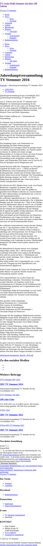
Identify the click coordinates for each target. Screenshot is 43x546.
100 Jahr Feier (7, 399)
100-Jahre (13, 32)
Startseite (3, 85)
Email (2, 446)
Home (7, 15)
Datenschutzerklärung (11, 455)
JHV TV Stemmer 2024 (11, 384)
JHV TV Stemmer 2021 (11, 430)
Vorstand (13, 21)
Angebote (8, 23)
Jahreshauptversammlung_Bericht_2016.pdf (16, 355)
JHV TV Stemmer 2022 (11, 415)
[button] (18, 545)
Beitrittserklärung (11, 40)
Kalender (13, 38)
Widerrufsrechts (24, 459)
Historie (8, 29)
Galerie (7, 25)
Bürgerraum (9, 27)
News (7, 17)
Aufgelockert (14, 36)
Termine (8, 34)
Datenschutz (4, 448)
